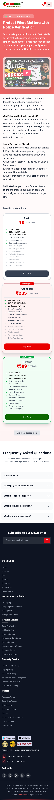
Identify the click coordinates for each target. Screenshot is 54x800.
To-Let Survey (7, 587)
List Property (6, 603)
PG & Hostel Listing (9, 674)
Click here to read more (27, 432)
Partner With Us (7, 591)
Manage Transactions (10, 615)
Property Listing (7, 670)
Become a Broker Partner (11, 682)
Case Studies (7, 705)
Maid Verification (8, 630)
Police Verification (8, 725)
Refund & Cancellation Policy (39, 785)
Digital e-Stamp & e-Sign (11, 665)
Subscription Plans (9, 709)
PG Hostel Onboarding (10, 686)
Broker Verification (8, 650)
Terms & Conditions (22, 785)
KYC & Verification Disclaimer (18, 791)
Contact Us (6, 583)
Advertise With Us (8, 697)
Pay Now (27, 273)
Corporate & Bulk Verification (12, 717)
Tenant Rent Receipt (9, 701)
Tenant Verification (9, 626)
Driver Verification (8, 634)
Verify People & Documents (12, 607)
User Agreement (19, 788)
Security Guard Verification (11, 638)
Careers (5, 579)
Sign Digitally (7, 611)
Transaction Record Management (14, 678)
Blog (3, 575)
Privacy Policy (9, 785)
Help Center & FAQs (9, 721)
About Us (5, 571)
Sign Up (5, 713)
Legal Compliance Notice (37, 791)
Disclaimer (9, 788)
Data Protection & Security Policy (37, 788)
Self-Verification (8, 642)
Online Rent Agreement (10, 654)
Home (4, 567)
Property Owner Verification (12, 646)
